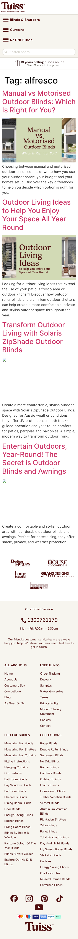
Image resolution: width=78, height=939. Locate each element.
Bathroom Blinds (15, 779)
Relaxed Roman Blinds (55, 879)
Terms (44, 697)
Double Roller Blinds (54, 749)
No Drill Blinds (50, 761)
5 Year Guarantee (51, 691)
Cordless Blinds (50, 773)
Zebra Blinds (48, 825)
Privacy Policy (49, 703)
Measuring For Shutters (20, 749)
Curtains (45, 861)
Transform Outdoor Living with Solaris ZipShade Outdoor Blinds (33, 337)
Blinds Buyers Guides (18, 854)
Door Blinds (12, 809)
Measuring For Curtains (20, 755)
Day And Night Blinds (54, 843)
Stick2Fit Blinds (50, 855)
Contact (45, 726)
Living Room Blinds (17, 827)
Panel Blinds (48, 831)
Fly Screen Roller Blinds (56, 849)
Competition (12, 691)
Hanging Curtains (16, 767)
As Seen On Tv (14, 703)
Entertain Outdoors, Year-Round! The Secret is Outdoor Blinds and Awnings (34, 458)
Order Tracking (50, 674)
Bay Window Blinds (17, 785)
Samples (46, 685)
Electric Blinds (49, 785)
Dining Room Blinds (17, 803)
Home (8, 674)
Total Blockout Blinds (54, 837)
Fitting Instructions (17, 761)
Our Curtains (13, 773)
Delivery (45, 679)
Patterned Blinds (51, 885)
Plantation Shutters (53, 819)
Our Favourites (50, 873)
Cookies (45, 720)
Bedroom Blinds (15, 791)
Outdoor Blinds (50, 779)
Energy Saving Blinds (18, 815)
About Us (10, 679)
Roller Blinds (48, 743)
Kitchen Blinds (14, 821)
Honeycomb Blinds (53, 791)
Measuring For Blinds (18, 743)
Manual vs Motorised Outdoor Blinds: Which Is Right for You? (39, 101)
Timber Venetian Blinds (55, 797)
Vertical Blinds (49, 803)
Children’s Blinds (15, 797)
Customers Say (14, 685)
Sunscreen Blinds (51, 755)
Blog (7, 697)
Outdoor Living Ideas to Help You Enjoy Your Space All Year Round (36, 214)
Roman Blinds (49, 767)
